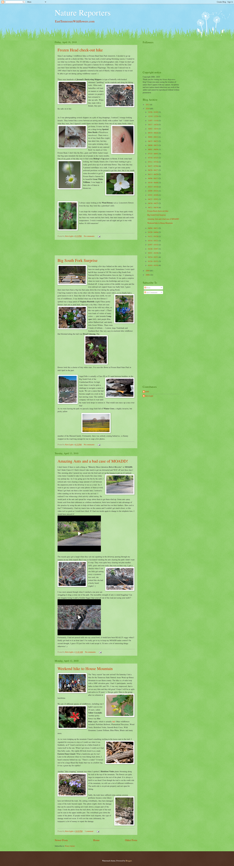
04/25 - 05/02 (153, 199)
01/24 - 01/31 (153, 261)
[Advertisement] (96, 248)
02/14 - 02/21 (153, 257)
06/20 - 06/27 (153, 170)
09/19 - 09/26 (153, 132)
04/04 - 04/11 (153, 228)
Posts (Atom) (70, 846)
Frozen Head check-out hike (80, 49)
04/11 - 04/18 (153, 207)
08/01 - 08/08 (153, 149)
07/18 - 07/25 (153, 157)
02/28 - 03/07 (153, 249)
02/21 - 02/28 (153, 253)
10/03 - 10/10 (153, 128)
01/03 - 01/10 (153, 265)
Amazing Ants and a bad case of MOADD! (93, 461)
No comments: (89, 236)
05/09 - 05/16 (153, 190)
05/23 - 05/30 (153, 186)
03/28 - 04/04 (153, 232)
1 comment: (89, 831)
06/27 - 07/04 (153, 166)
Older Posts (131, 840)
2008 (148, 274)
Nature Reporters (83, 12)
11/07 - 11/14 (153, 120)
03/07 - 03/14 (153, 244)
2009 (148, 270)
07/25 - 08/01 (153, 153)
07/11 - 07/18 (153, 162)
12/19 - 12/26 (153, 116)
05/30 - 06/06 (153, 182)
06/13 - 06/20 (153, 174)
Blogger (129, 860)
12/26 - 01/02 (153, 112)
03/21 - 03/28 (153, 236)
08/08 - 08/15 (153, 145)
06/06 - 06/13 (153, 178)
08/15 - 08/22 (153, 141)
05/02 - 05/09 (153, 195)
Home (96, 840)
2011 (148, 104)
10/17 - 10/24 (153, 124)
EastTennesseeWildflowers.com (75, 21)
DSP (147, 392)
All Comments (151, 292)
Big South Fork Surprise (78, 260)
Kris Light (149, 396)
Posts (148, 287)
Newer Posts (61, 840)
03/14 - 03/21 (153, 240)
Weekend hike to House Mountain (85, 668)
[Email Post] (99, 236)
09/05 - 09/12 (153, 137)
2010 (148, 108)
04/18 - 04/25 (153, 203)
